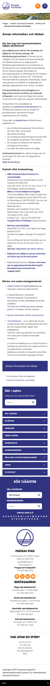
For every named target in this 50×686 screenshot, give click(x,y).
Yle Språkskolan (14, 321)
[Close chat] (48, 683)
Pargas (5, 24)
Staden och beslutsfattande (21, 24)
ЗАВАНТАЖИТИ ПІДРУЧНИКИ (21, 286)
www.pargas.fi (25, 565)
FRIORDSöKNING (15, 501)
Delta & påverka (25, 648)
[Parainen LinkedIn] (27, 576)
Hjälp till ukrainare (11, 162)
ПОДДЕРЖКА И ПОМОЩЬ (19, 221)
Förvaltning (25, 645)
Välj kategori (14, 490)
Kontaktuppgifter (25, 651)
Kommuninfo (25, 642)
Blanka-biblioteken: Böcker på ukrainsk (24, 315)
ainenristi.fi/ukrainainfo (26, 107)
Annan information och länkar (21, 380)
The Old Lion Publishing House (21, 306)
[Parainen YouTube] (33, 576)
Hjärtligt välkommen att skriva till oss (25, 249)
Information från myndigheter (21, 376)
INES (25, 654)
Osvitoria (11, 298)
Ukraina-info (40, 24)
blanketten (21, 120)
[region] (25, 683)
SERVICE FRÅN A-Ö (25, 513)
